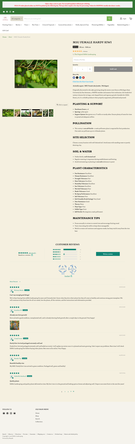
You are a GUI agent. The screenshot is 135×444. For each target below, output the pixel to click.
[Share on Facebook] (74, 77)
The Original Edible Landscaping (85, 54)
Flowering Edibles (98, 25)
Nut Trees (35, 25)
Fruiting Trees (7, 25)
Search (37, 419)
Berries (18, 25)
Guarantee (32, 434)
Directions (18, 434)
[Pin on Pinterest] (83, 77)
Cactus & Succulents (65, 25)
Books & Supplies (123, 25)
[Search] (109, 18)
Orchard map (58, 434)
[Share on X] (77, 77)
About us (10, 434)
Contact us (50, 434)
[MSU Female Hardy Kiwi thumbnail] (8, 113)
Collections (39, 422)
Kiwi (10, 37)
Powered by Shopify (7, 438)
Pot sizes (25, 434)
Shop (37, 416)
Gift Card (5, 30)
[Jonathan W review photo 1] (14, 325)
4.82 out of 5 (32, 253)
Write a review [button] (108, 254)
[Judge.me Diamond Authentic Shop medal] (63, 269)
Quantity (75, 64)
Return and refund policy (71, 434)
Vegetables (110, 25)
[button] (57, 249)
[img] (14, 287)
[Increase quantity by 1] (90, 69)
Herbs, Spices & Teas (82, 25)
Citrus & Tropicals (48, 25)
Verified (67, 276)
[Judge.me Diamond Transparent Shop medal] (72, 269)
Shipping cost (41, 434)
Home (4, 37)
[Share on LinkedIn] (80, 77)
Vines (26, 25)
